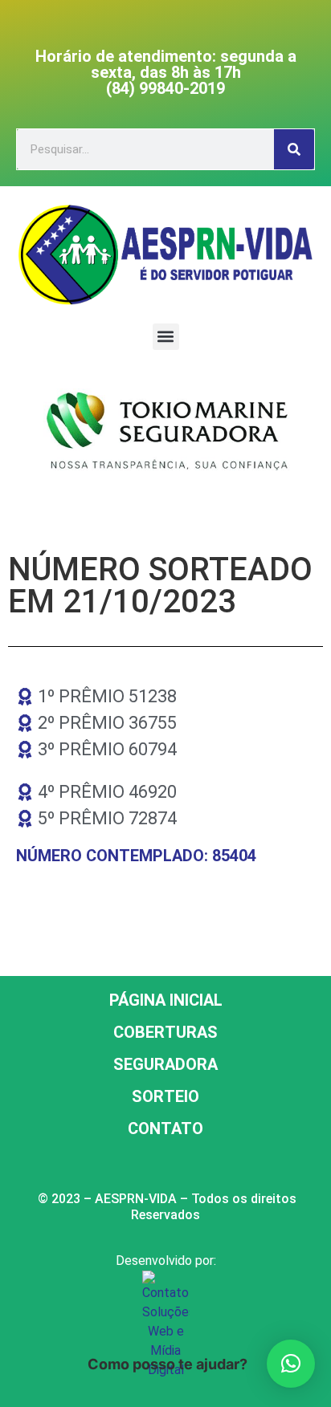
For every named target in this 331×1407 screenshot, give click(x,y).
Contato (165, 1128)
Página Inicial (166, 1000)
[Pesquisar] (294, 149)
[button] (166, 336)
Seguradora (165, 1064)
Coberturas (165, 1032)
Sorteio (165, 1096)
